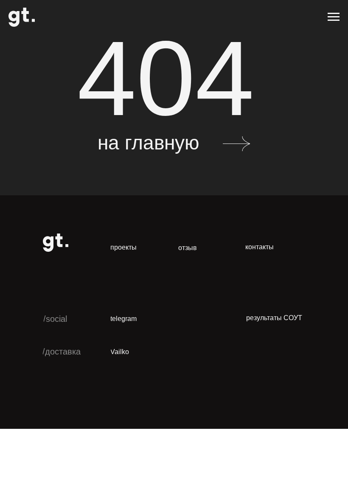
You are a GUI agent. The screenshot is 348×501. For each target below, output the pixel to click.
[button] (190, 248)
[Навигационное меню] (334, 17)
